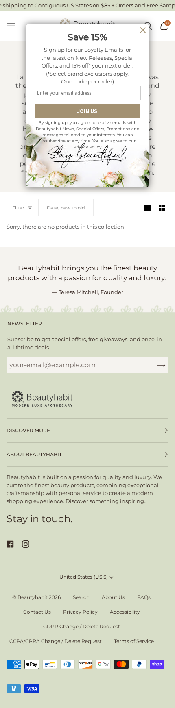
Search (81, 597)
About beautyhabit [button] (34, 454)
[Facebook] (10, 544)
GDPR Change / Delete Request (81, 626)
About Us (113, 597)
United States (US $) (83, 577)
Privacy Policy (80, 612)
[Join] (155, 364)
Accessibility (125, 612)
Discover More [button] (28, 430)
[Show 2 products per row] (162, 207)
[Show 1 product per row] (147, 207)
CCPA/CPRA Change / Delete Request (55, 641)
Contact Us (37, 612)
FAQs (144, 597)
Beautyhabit (33, 597)
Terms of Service (134, 641)
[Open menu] (15, 26)
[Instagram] (25, 544)
